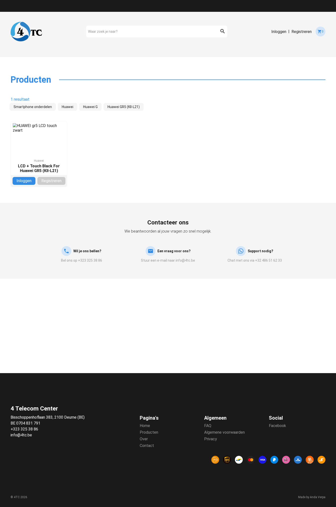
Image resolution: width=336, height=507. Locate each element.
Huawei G (90, 107)
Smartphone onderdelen (33, 107)
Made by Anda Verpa (311, 497)
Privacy (210, 439)
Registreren (301, 31)
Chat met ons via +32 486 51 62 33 (255, 260)
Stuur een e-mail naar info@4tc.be (168, 260)
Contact (147, 445)
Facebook (277, 425)
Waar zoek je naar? (103, 31)
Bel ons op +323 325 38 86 (81, 260)
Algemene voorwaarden (224, 432)
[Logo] (26, 31)
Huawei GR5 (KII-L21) (123, 107)
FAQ (207, 425)
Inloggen (278, 31)
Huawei (67, 107)
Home (145, 425)
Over (144, 439)
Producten (149, 432)
